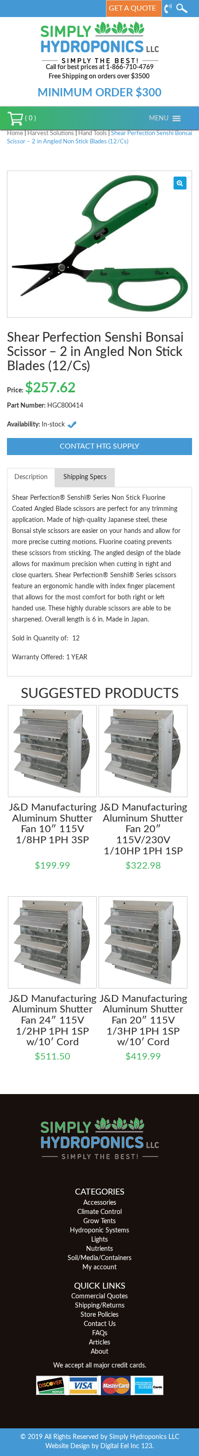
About (99, 1352)
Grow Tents (99, 1221)
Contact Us (100, 1324)
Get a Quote (132, 8)
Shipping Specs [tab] (84, 477)
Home (15, 133)
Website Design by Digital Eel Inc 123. (99, 1446)
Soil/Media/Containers (99, 1258)
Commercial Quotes (99, 1296)
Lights (99, 1240)
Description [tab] (31, 477)
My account (99, 1267)
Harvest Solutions (50, 133)
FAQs (99, 1333)
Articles (99, 1342)
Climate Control (99, 1212)
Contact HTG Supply (99, 446)
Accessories (99, 1203)
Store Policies (99, 1315)
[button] (158, 118)
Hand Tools (92, 133)
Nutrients (99, 1249)
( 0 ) (29, 118)
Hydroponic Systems (99, 1230)
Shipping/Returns (99, 1305)
